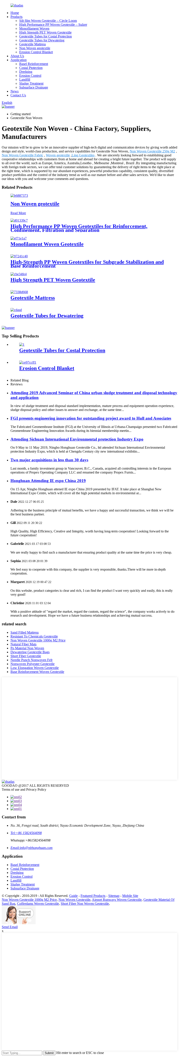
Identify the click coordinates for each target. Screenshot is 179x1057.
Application (18, 60)
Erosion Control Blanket (36, 52)
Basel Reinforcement (33, 64)
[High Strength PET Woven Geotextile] (18, 274)
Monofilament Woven (34, 28)
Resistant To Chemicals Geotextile (34, 636)
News (14, 91)
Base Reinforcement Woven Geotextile (37, 672)
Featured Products (93, 896)
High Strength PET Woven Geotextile (45, 32)
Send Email (10, 927)
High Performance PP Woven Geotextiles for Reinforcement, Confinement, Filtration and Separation (78, 228)
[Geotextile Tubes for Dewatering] (16, 310)
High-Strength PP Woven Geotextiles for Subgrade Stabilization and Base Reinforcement (87, 264)
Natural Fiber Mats (23, 644)
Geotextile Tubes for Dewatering (41, 40)
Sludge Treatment (31, 83)
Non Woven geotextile (34, 48)
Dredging (25, 72)
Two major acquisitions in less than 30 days (49, 460)
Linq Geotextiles (83, 155)
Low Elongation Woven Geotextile (34, 668)
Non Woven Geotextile (74, 899)
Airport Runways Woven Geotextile (117, 899)
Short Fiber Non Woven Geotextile (85, 903)
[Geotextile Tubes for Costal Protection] (21, 344)
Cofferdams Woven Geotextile (38, 903)
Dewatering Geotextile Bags (30, 652)
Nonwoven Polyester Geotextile (32, 664)
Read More (18, 213)
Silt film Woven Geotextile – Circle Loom (48, 20)
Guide (73, 896)
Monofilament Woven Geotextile (47, 244)
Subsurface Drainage (33, 87)
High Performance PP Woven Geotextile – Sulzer (53, 24)
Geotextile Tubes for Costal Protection (45, 36)
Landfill (24, 79)
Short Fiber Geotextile (25, 656)
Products (16, 17)
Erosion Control (30, 75)
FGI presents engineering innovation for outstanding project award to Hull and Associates (90, 418)
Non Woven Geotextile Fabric (22, 155)
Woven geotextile (58, 155)
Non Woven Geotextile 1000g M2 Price (37, 640)
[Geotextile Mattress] (19, 292)
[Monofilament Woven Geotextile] (18, 238)
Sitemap (113, 896)
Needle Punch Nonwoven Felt (31, 660)
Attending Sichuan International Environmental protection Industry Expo (76, 439)
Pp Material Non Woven (27, 648)
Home (14, 13)
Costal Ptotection (31, 68)
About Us (17, 56)
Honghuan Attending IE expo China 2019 (48, 480)
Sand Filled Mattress (24, 632)
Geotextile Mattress (32, 44)
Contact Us (18, 95)
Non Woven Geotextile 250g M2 (152, 151)
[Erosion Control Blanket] (27, 362)
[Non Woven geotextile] (19, 195)
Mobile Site (130, 896)
